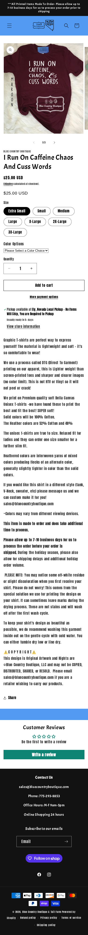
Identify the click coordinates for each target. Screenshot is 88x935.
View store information (23, 326)
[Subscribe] (66, 841)
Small (42, 211)
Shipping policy (46, 925)
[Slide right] (54, 142)
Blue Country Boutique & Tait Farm (41, 912)
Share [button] (12, 697)
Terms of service (71, 918)
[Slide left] (34, 142)
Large (12, 221)
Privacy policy (48, 918)
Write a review (44, 754)
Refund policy (28, 918)
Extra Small (16, 211)
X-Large (35, 221)
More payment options (44, 297)
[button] (9, 25)
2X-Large (60, 221)
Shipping (8, 184)
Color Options (14, 244)
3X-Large (15, 232)
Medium (64, 211)
